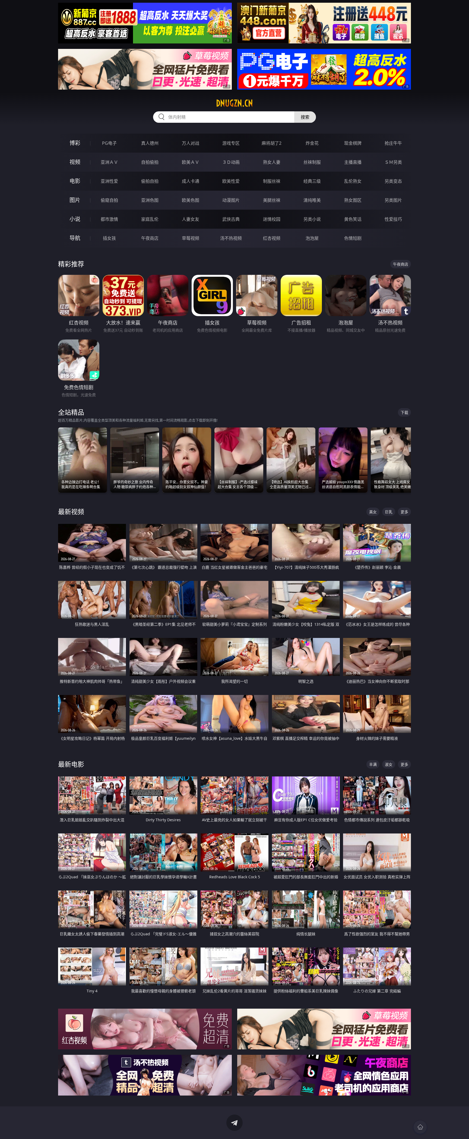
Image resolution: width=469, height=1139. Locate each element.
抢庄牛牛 (393, 143)
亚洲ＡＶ (109, 162)
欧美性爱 (231, 181)
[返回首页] (420, 1127)
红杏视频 (271, 238)
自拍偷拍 (150, 162)
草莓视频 (190, 238)
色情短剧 (353, 238)
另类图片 (393, 200)
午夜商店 (150, 238)
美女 (373, 511)
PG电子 (109, 143)
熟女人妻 (271, 162)
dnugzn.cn (234, 103)
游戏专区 (231, 143)
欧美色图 (190, 200)
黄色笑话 (353, 219)
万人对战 (190, 143)
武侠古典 (231, 219)
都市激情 (109, 219)
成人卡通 (190, 181)
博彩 (74, 143)
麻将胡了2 (271, 143)
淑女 (388, 764)
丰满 (373, 764)
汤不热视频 (231, 238)
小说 (74, 219)
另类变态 (393, 181)
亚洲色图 (150, 200)
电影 (74, 181)
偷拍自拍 (150, 181)
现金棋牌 (353, 143)
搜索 (305, 117)
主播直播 (353, 162)
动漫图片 (231, 200)
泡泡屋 (312, 238)
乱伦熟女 (353, 181)
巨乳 (388, 511)
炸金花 (312, 143)
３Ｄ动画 (231, 162)
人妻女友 (190, 219)
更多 (404, 511)
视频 (74, 162)
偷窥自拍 (109, 200)
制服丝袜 (271, 181)
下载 (404, 412)
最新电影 (71, 764)
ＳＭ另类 (393, 162)
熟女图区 (353, 200)
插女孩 (109, 238)
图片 (74, 200)
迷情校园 (271, 219)
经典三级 (312, 181)
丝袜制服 (312, 162)
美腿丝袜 (271, 200)
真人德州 (150, 143)
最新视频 (71, 511)
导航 (74, 238)
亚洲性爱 (109, 181)
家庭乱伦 (150, 219)
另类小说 (312, 219)
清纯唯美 (312, 200)
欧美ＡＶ (190, 162)
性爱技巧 (393, 219)
